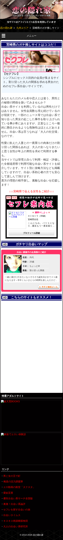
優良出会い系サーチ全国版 (18, 498)
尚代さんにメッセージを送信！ (48, 287)
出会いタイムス (11, 515)
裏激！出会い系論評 (14, 504)
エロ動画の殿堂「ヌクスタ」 (19, 487)
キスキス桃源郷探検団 (15, 520)
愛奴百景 (8, 492)
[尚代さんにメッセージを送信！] (13, 271)
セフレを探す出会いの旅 (16, 509)
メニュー (31, 35)
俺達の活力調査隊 (13, 481)
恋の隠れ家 (38, 535)
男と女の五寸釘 (11, 476)
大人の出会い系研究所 (15, 526)
